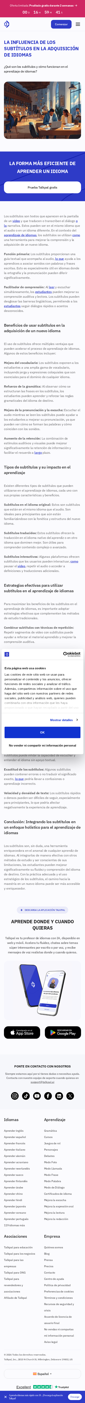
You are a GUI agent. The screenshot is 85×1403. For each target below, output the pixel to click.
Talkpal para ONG (15, 1272)
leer (51, 287)
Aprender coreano (15, 1212)
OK (42, 732)
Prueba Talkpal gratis (42, 187)
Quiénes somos (53, 1247)
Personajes (51, 1149)
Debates (49, 1156)
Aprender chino (13, 1194)
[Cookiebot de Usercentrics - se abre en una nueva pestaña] (63, 654)
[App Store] (22, 1032)
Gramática (50, 1130)
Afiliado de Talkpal (15, 1298)
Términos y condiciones (58, 1298)
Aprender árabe (13, 1187)
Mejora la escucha (55, 1200)
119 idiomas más (14, 1225)
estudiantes (43, 292)
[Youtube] (37, 1096)
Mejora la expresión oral (59, 1206)
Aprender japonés (15, 1206)
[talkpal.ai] (6, 24)
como (76, 235)
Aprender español (15, 1137)
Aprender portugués (16, 1219)
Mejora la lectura (54, 1212)
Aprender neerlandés (17, 1168)
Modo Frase (51, 1175)
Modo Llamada (53, 1168)
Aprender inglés (14, 1130)
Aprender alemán (14, 1156)
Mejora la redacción (56, 1219)
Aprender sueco (13, 1175)
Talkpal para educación (18, 1247)
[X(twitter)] (70, 1096)
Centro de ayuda (54, 1279)
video (16, 221)
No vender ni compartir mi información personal (42, 745)
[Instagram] (15, 1096)
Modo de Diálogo (54, 1187)
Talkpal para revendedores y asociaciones (13, 1285)
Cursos (48, 1137)
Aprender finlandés (15, 1181)
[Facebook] (48, 1096)
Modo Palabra (52, 1181)
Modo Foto (50, 1162)
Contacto (49, 1272)
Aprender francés (14, 1143)
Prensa (48, 1260)
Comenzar (61, 24)
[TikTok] (26, 1096)
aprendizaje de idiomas (20, 71)
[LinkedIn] (59, 1096)
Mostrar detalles (61, 719)
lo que (59, 259)
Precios (48, 1266)
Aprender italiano (14, 1149)
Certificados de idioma (58, 1194)
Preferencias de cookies (59, 1291)
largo (38, 453)
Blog (47, 1253)
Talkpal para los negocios (19, 1253)
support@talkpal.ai (42, 1082)
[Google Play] (63, 1032)
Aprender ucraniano (16, 1162)
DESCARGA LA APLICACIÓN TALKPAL (45, 909)
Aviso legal (51, 1342)
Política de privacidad (57, 1285)
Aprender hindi (13, 1200)
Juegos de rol (52, 1143)
